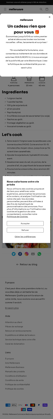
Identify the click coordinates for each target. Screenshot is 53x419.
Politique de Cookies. (17, 216)
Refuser (25, 230)
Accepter (25, 223)
